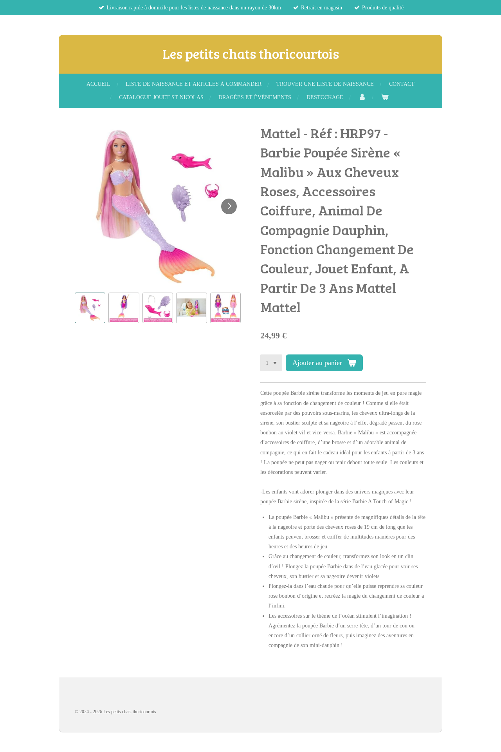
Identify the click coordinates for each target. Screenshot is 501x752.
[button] (90, 308)
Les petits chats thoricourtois (250, 53)
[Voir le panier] (385, 97)
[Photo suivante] (229, 206)
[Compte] (362, 97)
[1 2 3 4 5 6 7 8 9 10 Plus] (271, 363)
